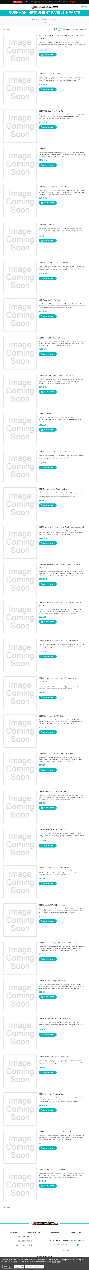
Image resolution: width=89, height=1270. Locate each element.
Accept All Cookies (34, 1266)
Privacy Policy (23, 1237)
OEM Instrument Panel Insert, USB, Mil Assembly (59, 640)
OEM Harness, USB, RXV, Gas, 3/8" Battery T (57, 754)
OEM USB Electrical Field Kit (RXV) (53, 262)
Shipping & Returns (23, 1245)
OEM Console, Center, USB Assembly (54, 1018)
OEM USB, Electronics (48, 149)
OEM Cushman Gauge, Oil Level (52, 981)
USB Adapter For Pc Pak (49, 300)
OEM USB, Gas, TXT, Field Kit (51, 73)
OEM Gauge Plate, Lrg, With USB (53, 791)
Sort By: (66, 29)
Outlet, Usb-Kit (45, 413)
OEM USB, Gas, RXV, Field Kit (51, 111)
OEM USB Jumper (46, 224)
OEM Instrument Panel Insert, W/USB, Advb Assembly (62, 527)
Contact (13, 1233)
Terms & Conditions (23, 1241)
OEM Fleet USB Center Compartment (55, 867)
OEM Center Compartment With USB (55, 1132)
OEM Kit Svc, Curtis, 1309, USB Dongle (55, 451)
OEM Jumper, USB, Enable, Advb (53, 489)
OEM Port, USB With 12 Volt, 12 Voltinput (56, 376)
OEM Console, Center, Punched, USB (54, 1056)
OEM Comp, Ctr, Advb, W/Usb (51, 1094)
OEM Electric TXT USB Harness (52, 905)
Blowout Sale (34, 1233)
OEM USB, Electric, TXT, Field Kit (52, 187)
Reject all (19, 1266)
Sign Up (73, 2)
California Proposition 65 (65, 1252)
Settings (7, 1266)
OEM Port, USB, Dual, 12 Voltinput (53, 338)
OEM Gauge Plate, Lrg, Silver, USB (53, 829)
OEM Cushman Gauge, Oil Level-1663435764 (57, 943)
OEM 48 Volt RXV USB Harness (52, 1170)
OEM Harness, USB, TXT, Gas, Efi (52, 716)
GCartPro (55, 1233)
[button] (10, 7)
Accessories (76, 1233)
